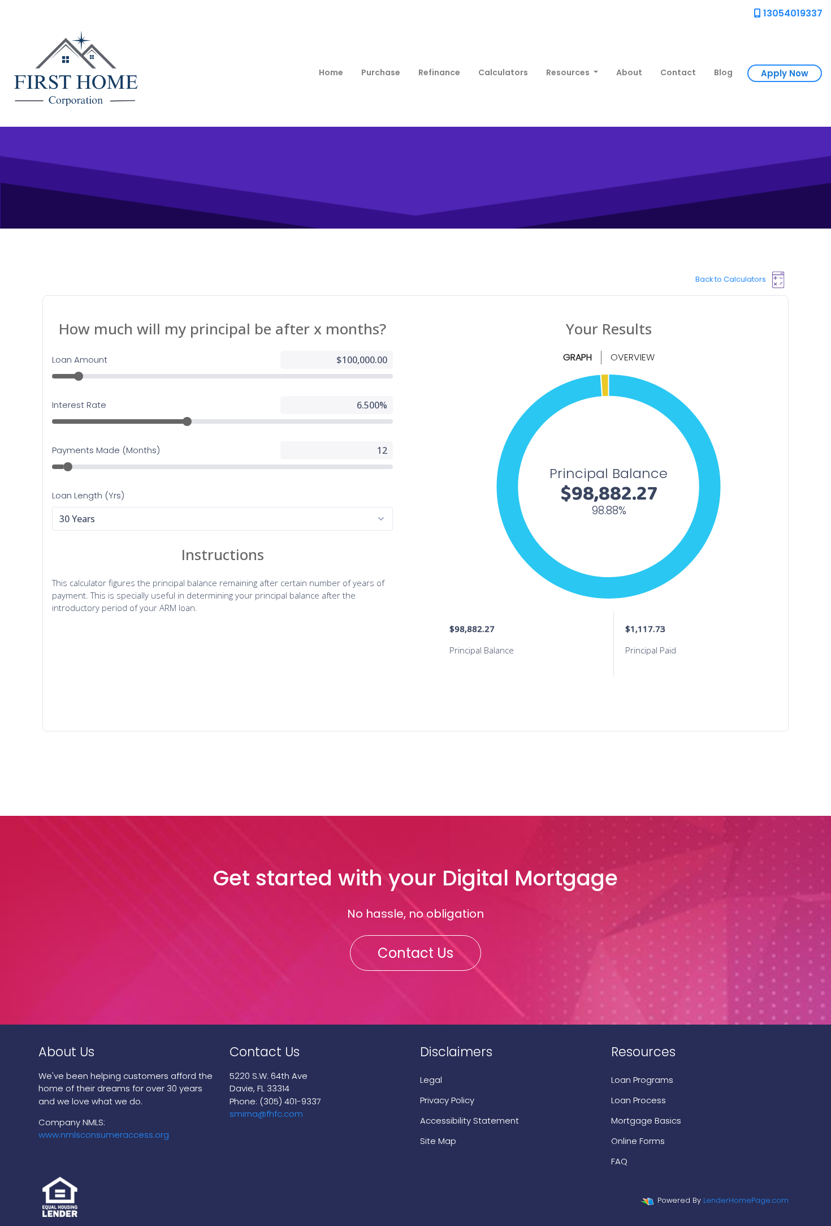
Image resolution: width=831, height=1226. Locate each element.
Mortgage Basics (646, 1120)
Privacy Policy (447, 1100)
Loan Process (638, 1100)
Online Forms (638, 1141)
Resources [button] (568, 72)
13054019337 (792, 13)
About (629, 72)
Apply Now (784, 73)
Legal (431, 1080)
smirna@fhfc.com (266, 1114)
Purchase (380, 72)
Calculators (503, 72)
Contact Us (415, 953)
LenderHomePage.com (746, 1200)
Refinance (439, 72)
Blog (723, 72)
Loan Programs (642, 1080)
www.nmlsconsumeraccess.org (103, 1135)
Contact (678, 72)
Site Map (438, 1141)
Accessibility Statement (469, 1120)
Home (331, 72)
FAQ (619, 1161)
